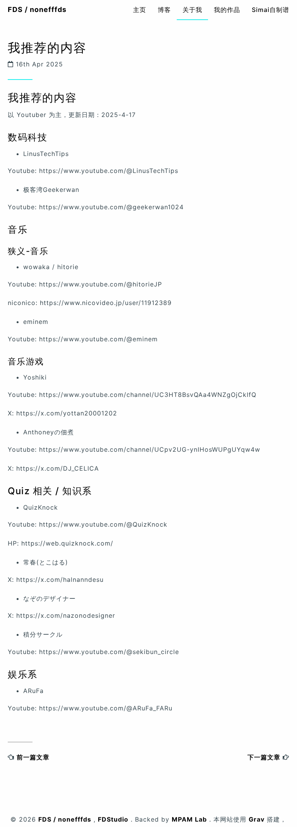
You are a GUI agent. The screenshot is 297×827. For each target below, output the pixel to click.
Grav (257, 819)
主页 (139, 10)
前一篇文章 (33, 757)
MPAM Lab (189, 819)
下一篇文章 (264, 757)
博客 (164, 10)
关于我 (192, 10)
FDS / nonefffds (37, 9)
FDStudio (113, 819)
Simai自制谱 (270, 10)
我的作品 (227, 10)
